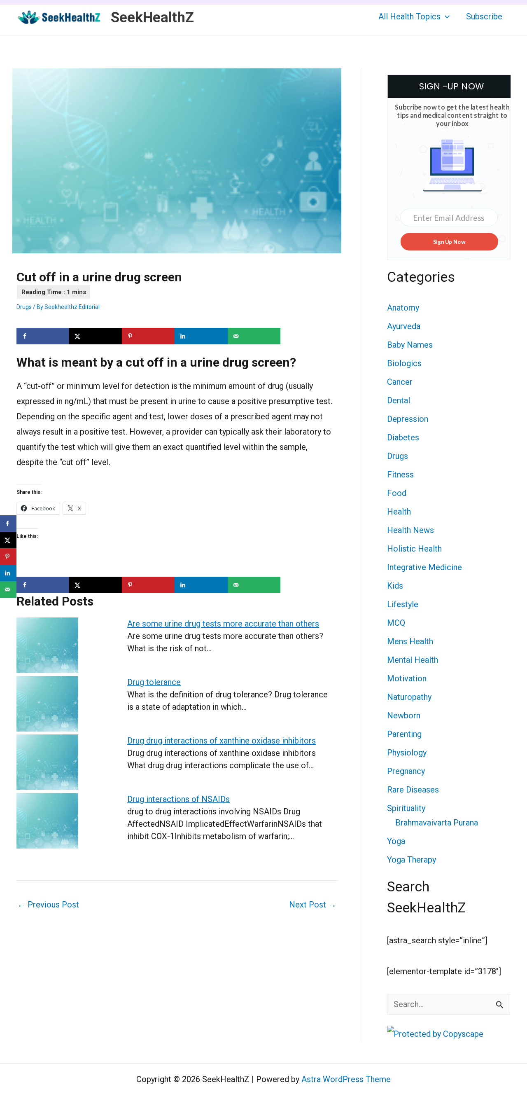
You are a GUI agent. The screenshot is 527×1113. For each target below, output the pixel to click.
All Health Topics (409, 16)
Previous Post (48, 904)
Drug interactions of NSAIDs (178, 799)
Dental (398, 400)
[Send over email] (254, 336)
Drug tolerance (154, 682)
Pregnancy (406, 771)
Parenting (404, 734)
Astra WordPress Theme (346, 1079)
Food (396, 493)
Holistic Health (414, 549)
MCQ (396, 623)
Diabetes (403, 437)
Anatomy (403, 308)
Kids (395, 586)
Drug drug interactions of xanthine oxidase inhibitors (221, 741)
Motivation (407, 678)
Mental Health (412, 660)
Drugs (24, 307)
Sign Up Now (449, 241)
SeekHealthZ (152, 17)
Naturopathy (409, 697)
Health (399, 512)
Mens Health (410, 641)
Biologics (404, 363)
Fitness (400, 474)
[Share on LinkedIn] (201, 336)
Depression (407, 419)
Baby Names (410, 345)
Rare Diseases (413, 790)
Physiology (407, 753)
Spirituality (406, 808)
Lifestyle (402, 604)
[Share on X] (95, 336)
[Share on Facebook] (42, 336)
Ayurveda (403, 326)
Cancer (400, 382)
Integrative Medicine (424, 567)
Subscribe (484, 16)
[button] (445, 16)
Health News (410, 530)
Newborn (403, 715)
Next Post (312, 904)
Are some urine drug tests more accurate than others (223, 624)
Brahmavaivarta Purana (436, 823)
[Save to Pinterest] (148, 336)
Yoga (396, 841)
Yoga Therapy (411, 860)
